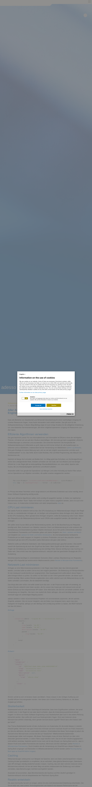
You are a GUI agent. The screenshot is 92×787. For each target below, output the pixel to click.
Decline (54, 405)
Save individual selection (46, 409)
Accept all (38, 405)
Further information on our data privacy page (32, 392)
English (21, 374)
